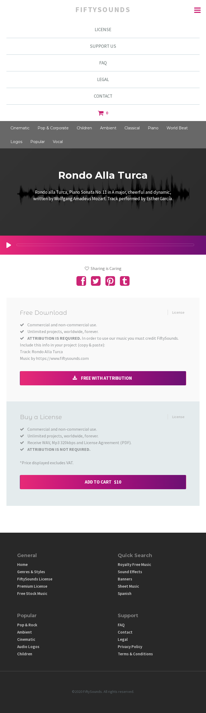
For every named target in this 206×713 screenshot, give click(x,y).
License (178, 312)
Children (84, 128)
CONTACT (103, 96)
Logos (16, 141)
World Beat (177, 128)
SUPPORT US (103, 46)
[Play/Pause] (8, 245)
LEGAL (103, 79)
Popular (37, 141)
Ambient (108, 128)
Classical (132, 128)
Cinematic (20, 128)
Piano (153, 128)
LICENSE (103, 29)
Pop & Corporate (53, 128)
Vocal (58, 141)
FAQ (103, 63)
